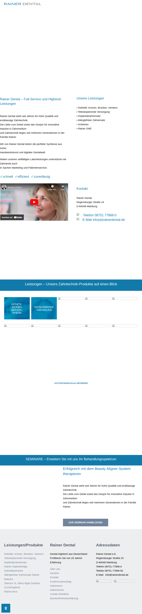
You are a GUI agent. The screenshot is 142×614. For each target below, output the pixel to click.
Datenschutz (57, 590)
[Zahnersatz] (98, 298)
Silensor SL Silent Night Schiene (22, 583)
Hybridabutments (13, 570)
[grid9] (98, 325)
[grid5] (125, 298)
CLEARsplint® (12, 587)
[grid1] (17, 298)
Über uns (55, 569)
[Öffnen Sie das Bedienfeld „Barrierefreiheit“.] (5, 608)
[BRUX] (125, 325)
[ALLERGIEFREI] (17, 325)
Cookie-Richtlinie (59, 594)
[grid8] (71, 325)
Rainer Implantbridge (15, 566)
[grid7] (44, 325)
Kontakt (54, 577)
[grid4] (71, 298)
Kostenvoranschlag (60, 581)
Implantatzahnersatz (15, 562)
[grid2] (44, 298)
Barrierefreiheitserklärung (64, 598)
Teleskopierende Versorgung (20, 558)
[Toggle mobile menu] (137, 6)
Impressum (56, 585)
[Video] (34, 184)
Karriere (54, 573)
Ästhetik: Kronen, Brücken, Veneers (24, 554)
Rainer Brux (10, 591)
